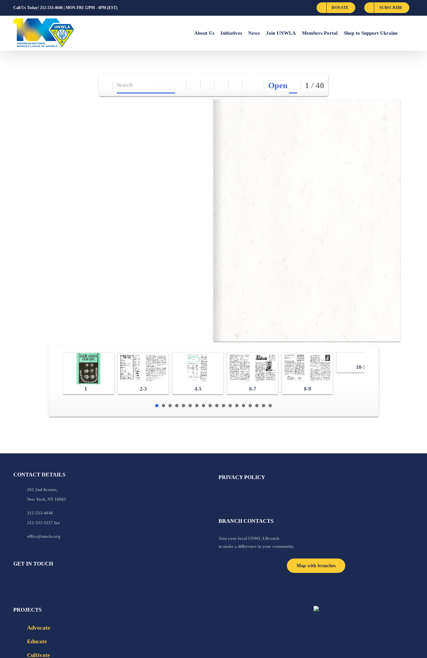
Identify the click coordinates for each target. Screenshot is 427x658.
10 (217, 405)
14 (243, 405)
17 (263, 405)
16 (257, 405)
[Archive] (106, 85)
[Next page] (257, 85)
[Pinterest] (51, 582)
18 (270, 405)
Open (278, 85)
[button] (406, 33)
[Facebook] (15, 582)
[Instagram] (42, 582)
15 (250, 405)
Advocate (38, 628)
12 (230, 405)
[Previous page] (250, 85)
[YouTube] (24, 582)
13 (237, 405)
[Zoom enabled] (236, 85)
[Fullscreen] (222, 85)
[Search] (179, 85)
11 (223, 405)
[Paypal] (33, 582)
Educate (37, 641)
